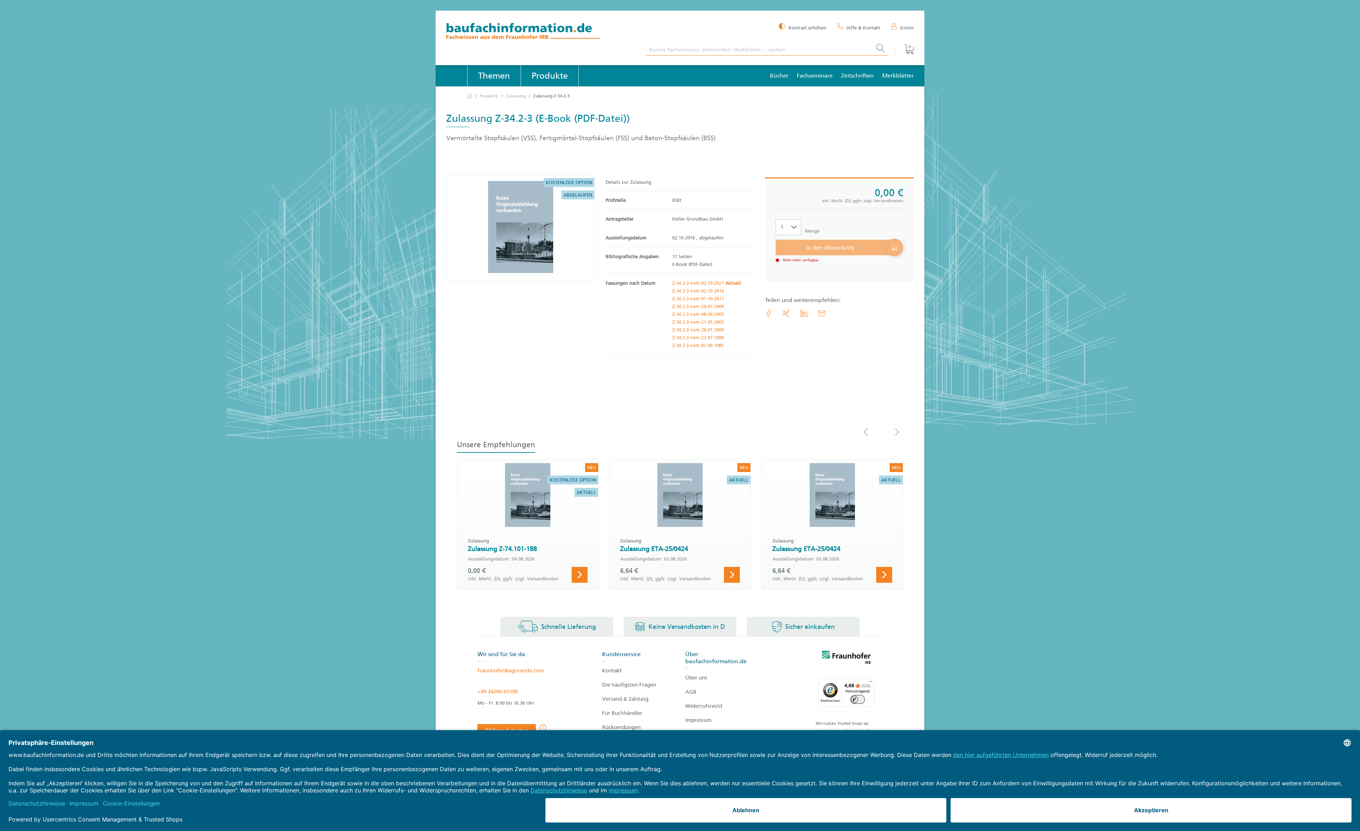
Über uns (696, 678)
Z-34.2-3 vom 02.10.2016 (698, 291)
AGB (690, 692)
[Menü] (870, 683)
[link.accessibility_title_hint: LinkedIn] (804, 313)
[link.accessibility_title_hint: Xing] (786, 313)
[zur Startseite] (469, 96)
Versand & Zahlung (625, 699)
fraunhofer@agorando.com (510, 670)
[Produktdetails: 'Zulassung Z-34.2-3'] (520, 228)
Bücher (779, 75)
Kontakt (612, 670)
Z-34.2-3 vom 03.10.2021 (706, 283)
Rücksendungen (621, 727)
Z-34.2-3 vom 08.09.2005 (698, 314)
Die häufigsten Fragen (629, 685)
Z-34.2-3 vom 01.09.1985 (698, 345)
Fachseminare (815, 75)
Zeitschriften (857, 75)
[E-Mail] (821, 313)
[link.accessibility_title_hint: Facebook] (768, 313)
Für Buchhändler (622, 713)
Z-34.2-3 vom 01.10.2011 (698, 298)
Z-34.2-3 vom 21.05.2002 (698, 322)
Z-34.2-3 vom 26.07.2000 (698, 329)
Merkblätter (898, 75)
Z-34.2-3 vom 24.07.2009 (698, 306)
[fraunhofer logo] (846, 658)
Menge (812, 231)
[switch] (857, 699)
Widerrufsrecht (703, 706)
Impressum (698, 720)
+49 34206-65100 (497, 691)
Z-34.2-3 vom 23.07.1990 (698, 337)
